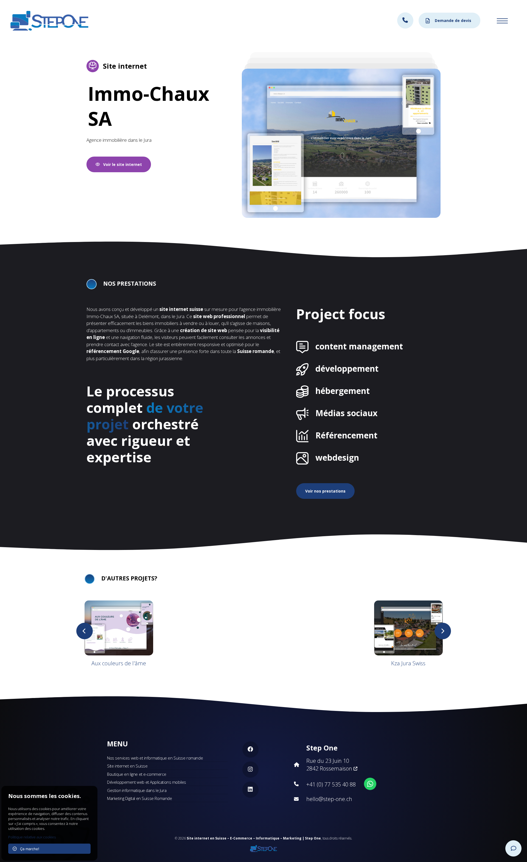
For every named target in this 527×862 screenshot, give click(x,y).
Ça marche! (28, 849)
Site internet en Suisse (127, 766)
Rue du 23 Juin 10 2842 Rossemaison (330, 764)
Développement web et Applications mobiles (146, 782)
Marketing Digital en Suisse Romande (139, 798)
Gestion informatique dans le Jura (136, 790)
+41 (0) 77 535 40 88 (331, 784)
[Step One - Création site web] (263, 847)
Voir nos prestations (325, 491)
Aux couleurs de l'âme (118, 663)
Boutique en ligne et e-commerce (136, 774)
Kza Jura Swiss (408, 663)
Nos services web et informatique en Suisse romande (155, 758)
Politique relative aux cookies (32, 837)
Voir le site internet (121, 164)
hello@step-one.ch (329, 799)
